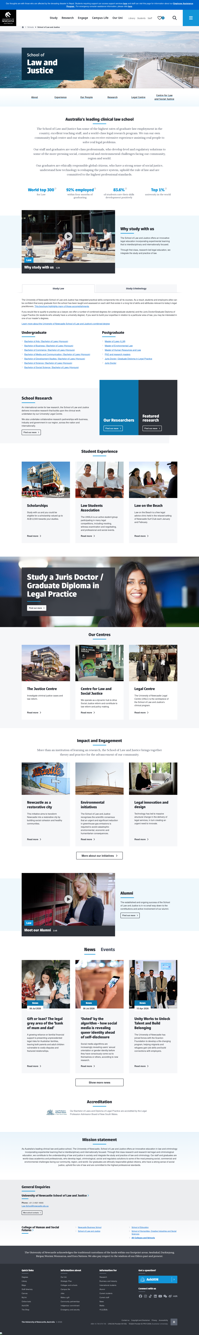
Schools (30, 27)
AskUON (25, 1305)
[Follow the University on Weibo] (170, 1296)
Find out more (30, 432)
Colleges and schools (69, 1285)
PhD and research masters (117, 354)
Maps (24, 1285)
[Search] (175, 18)
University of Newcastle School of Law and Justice (54, 1196)
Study (54, 18)
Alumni (102, 1289)
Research (68, 18)
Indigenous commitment (70, 1305)
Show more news (99, 1082)
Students (141, 18)
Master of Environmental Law (119, 345)
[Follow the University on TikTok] (150, 1296)
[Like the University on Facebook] (140, 1296)
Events (108, 950)
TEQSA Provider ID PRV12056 (140, 1324)
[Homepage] (23, 27)
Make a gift (65, 1297)
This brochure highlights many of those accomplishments (62, 306)
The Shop (25, 1309)
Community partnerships (70, 1301)
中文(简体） (104, 1309)
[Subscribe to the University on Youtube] (160, 1296)
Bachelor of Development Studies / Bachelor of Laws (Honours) (54, 358)
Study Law (58, 288)
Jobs (62, 1293)
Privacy (154, 1320)
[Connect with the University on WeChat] (165, 1296)
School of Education (140, 1227)
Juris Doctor (110, 363)
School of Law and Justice (89, 1231)
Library (131, 18)
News (89, 950)
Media (102, 1305)
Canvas (25, 1293)
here (125, 3)
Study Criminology (136, 288)
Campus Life (100, 18)
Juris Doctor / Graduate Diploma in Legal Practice (128, 358)
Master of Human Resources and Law (123, 350)
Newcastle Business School (89, 1227)
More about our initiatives (98, 856)
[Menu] (191, 18)
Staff (150, 18)
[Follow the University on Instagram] (145, 1296)
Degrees (25, 1277)
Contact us (125, 1320)
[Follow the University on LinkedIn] (155, 1296)
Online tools (26, 1301)
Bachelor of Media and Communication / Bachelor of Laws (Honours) (57, 354)
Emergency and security (70, 1309)
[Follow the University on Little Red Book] (175, 1296)
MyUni (24, 1297)
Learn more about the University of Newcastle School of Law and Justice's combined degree (66, 323)
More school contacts (31, 1212)
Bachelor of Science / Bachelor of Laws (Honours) (48, 363)
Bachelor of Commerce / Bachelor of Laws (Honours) (49, 350)
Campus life (65, 1289)
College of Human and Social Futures (40, 1228)
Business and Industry (108, 1281)
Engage (83, 18)
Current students (106, 1293)
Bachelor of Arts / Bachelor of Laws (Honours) (46, 341)
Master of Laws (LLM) (115, 341)
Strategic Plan (66, 1281)
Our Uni (117, 18)
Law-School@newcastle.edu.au (35, 1206)
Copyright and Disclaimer (140, 1320)
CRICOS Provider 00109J (117, 1324)
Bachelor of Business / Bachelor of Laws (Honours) (48, 345)
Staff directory (27, 1289)
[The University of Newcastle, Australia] (8, 18)
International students (108, 1285)
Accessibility (163, 1320)
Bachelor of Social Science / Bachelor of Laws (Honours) (51, 367)
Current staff (104, 1297)
